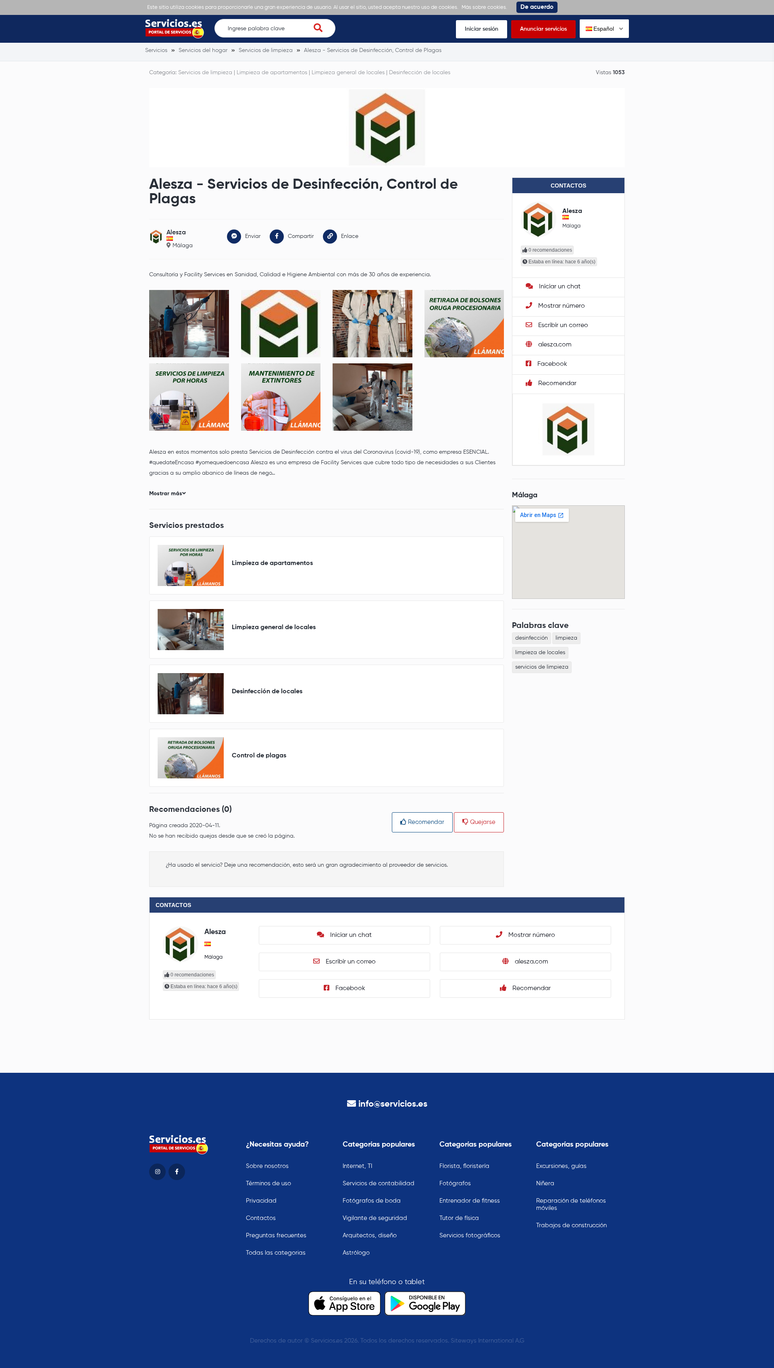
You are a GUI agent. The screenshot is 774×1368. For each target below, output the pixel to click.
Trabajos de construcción (571, 1225)
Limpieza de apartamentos (272, 72)
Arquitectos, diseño (370, 1235)
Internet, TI (357, 1166)
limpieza (566, 638)
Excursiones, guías (561, 1166)
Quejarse (481, 822)
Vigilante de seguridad (375, 1218)
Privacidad (261, 1201)
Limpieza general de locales (348, 72)
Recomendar (425, 822)
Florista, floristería (464, 1166)
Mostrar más (165, 493)
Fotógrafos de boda (372, 1201)
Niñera (545, 1183)
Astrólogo (356, 1253)
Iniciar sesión (481, 29)
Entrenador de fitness (469, 1201)
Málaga (183, 245)
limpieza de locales (540, 652)
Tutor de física (459, 1218)
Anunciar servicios (543, 29)
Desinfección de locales (419, 72)
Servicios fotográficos (469, 1235)
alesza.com (554, 345)
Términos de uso (268, 1183)
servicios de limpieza (541, 667)
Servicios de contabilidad (378, 1183)
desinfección (531, 638)
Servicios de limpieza (205, 72)
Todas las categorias (276, 1253)
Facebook (551, 364)
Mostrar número (561, 306)
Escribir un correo (562, 325)
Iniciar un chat (558, 287)
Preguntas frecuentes (276, 1235)
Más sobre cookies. (484, 7)
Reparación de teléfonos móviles (571, 1204)
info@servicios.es (392, 1104)
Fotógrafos (455, 1183)
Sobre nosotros (267, 1166)
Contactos (261, 1218)
